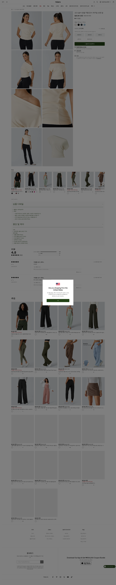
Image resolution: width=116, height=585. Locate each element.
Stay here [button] (51, 292)
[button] (58, 284)
